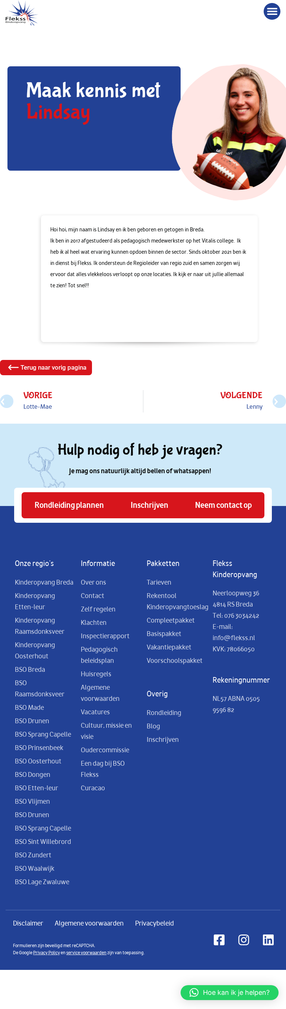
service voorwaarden (86, 953)
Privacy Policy (46, 953)
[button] (272, 11)
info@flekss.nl (234, 637)
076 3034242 (241, 615)
